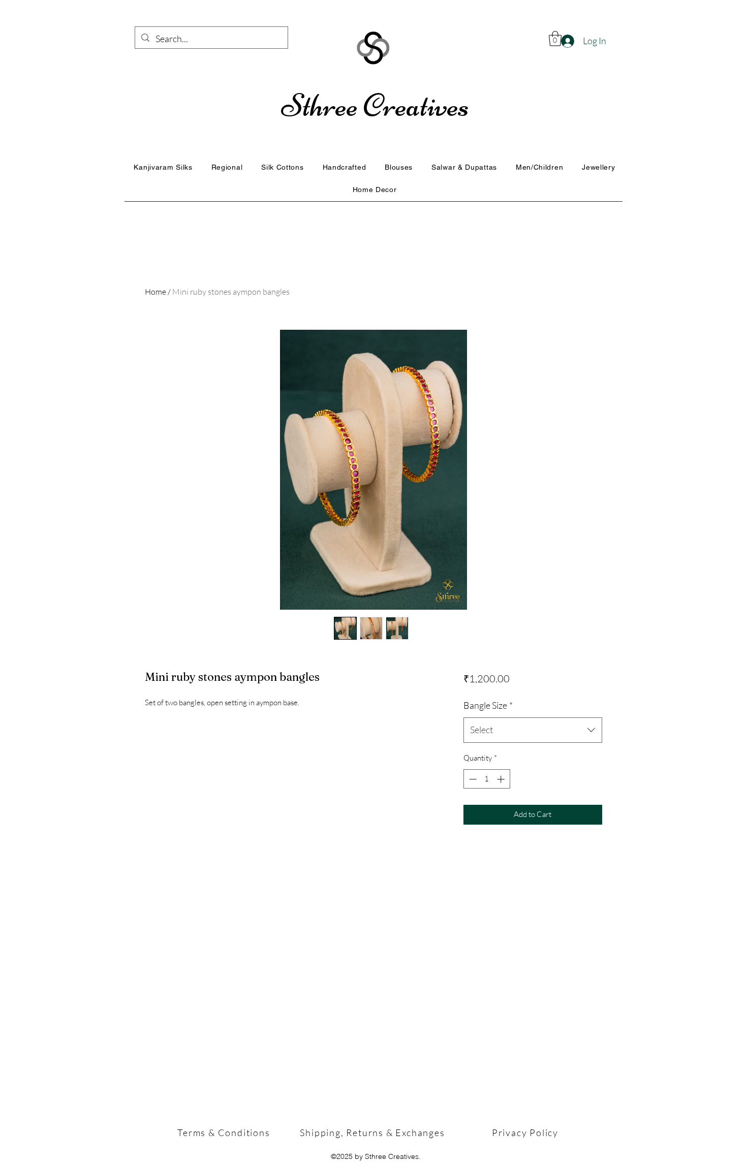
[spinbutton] (486, 779)
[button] (555, 38)
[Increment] (502, 779)
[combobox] (532, 730)
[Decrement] (472, 779)
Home (155, 292)
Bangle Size (488, 705)
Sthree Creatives (375, 105)
